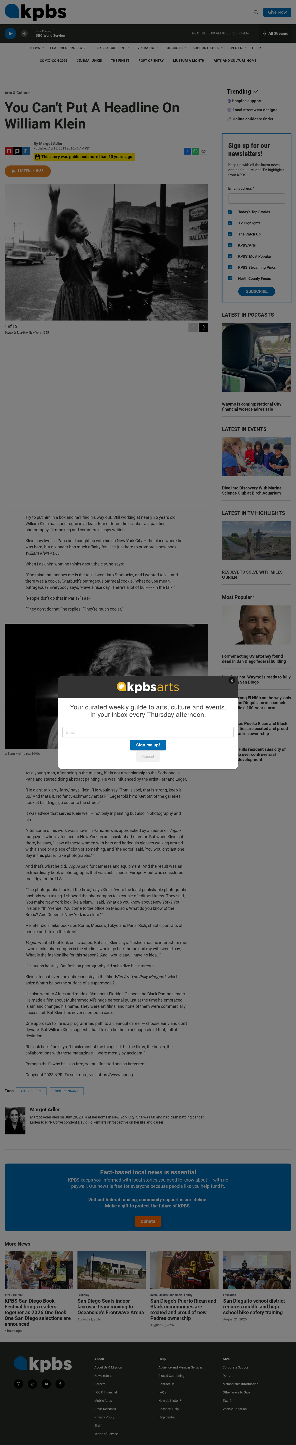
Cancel (148, 756)
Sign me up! (148, 745)
